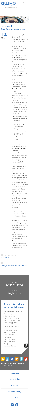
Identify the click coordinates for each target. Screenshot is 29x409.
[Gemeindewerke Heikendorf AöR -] (9, 6)
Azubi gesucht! (5, 257)
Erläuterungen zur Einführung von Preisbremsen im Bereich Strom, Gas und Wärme (14, 266)
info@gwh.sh (14, 293)
